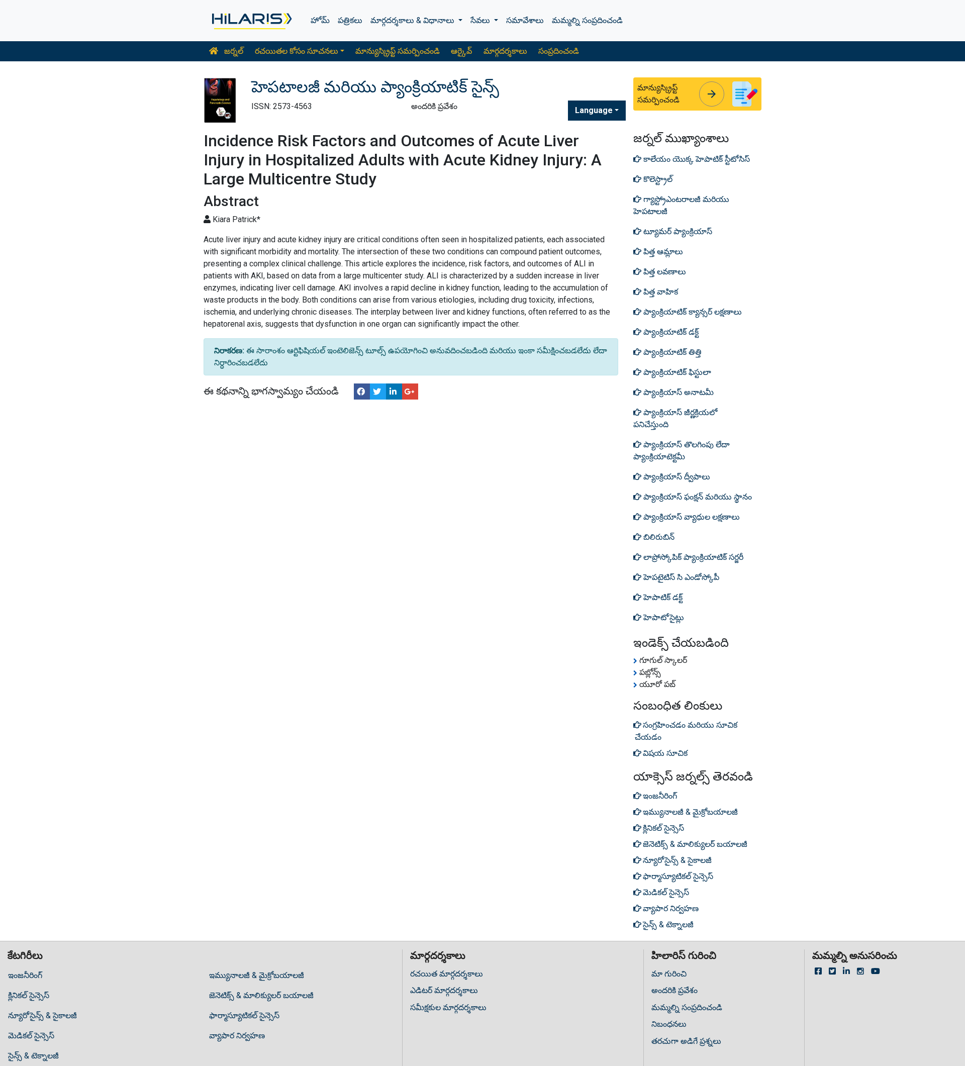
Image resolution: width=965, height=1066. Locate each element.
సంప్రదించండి (558, 51)
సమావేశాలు (525, 20)
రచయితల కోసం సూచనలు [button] (296, 51)
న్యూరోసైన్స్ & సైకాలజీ (42, 1015)
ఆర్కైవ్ (461, 51)
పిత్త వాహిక (659, 292)
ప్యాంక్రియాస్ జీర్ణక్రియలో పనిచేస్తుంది (675, 418)
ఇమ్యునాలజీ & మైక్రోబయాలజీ (256, 975)
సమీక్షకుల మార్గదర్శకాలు (448, 1007)
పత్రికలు (350, 20)
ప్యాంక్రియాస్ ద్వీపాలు (675, 476)
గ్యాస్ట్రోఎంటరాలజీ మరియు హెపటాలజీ (681, 205)
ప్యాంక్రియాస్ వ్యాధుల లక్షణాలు (690, 517)
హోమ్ (320, 20)
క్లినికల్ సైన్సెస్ (28, 995)
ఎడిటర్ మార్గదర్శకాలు (444, 990)
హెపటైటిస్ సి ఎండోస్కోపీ (680, 577)
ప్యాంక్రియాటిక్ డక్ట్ (670, 332)
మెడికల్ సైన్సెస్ (31, 1035)
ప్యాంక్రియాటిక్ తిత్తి (671, 352)
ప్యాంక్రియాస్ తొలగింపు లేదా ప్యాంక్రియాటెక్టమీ (681, 450)
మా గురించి (669, 974)
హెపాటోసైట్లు (662, 617)
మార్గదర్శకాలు (505, 51)
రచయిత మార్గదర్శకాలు (446, 974)
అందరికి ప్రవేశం (674, 990)
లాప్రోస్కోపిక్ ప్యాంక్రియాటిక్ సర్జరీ (692, 557)
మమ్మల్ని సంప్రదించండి (587, 20)
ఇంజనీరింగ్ (25, 975)
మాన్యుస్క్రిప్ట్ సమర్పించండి (397, 51)
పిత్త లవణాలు (663, 271)
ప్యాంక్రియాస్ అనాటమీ (677, 392)
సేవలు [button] (481, 20)
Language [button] (594, 110)
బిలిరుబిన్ (657, 537)
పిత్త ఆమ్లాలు (662, 251)
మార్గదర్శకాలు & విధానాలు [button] (413, 20)
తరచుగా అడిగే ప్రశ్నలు (686, 1041)
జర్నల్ (232, 51)
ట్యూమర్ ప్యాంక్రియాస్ (676, 231)
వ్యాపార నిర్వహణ (237, 1035)
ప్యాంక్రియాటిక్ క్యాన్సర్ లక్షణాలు (691, 312)
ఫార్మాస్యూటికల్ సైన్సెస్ (244, 1015)
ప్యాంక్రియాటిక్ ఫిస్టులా (676, 372)
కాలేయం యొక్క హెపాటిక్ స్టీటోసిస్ (695, 159)
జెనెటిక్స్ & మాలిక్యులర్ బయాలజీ (261, 995)
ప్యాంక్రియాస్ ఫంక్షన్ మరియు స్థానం (696, 497)
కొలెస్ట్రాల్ (656, 179)
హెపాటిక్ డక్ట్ (662, 597)
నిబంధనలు (669, 1024)
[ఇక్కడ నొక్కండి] (251, 20)
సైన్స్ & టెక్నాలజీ (33, 1055)
